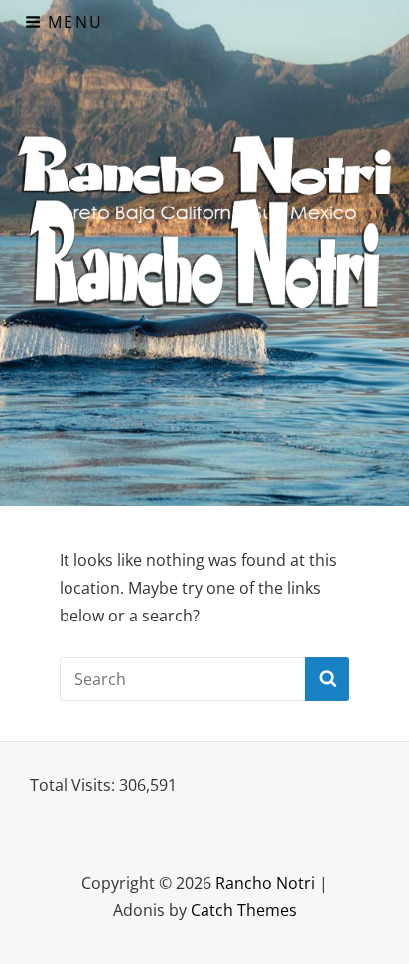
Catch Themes (244, 910)
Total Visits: (74, 785)
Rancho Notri (265, 883)
